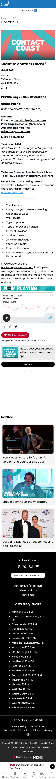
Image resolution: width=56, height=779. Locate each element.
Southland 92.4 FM (23, 670)
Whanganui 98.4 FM (23, 707)
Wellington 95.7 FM (23, 703)
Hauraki (43, 743)
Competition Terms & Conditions (22, 730)
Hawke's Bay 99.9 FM (24, 638)
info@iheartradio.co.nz (12, 193)
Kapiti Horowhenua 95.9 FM (28, 643)
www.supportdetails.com (17, 267)
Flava (51, 743)
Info (15, 18)
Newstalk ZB (7, 743)
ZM (16, 743)
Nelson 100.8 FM (21, 656)
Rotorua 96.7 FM (21, 666)
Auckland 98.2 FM (22, 612)
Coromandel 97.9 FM (24, 624)
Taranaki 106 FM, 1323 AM (27, 675)
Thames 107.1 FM (22, 684)
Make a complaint (12, 137)
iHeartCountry (19, 747)
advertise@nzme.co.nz (15, 131)
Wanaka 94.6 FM (22, 698)
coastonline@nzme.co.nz (30, 120)
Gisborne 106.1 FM (22, 633)
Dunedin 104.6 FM (22, 629)
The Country (28, 751)
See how (28, 356)
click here (46, 172)
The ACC (33, 743)
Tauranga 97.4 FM (22, 680)
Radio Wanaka (33, 747)
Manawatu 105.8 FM (23, 647)
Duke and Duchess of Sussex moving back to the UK (28, 528)
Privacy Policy (19, 726)
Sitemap (48, 730)
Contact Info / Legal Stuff (28, 585)
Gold (8, 747)
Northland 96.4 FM (23, 661)
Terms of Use (37, 726)
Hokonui (46, 747)
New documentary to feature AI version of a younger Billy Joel (28, 444)
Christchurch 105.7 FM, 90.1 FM (28, 618)
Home (4, 18)
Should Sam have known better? (28, 486)
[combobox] (24, 327)
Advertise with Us (28, 590)
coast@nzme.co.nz (33, 124)
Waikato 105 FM (21, 689)
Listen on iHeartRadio (28, 766)
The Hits (23, 743)
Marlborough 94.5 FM (24, 652)
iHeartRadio (28, 594)
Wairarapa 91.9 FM (23, 693)
